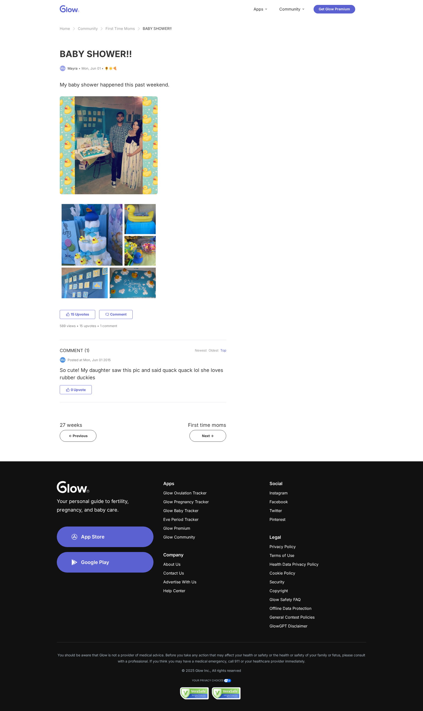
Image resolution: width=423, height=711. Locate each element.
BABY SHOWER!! (157, 28)
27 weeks (71, 425)
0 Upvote (78, 390)
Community (88, 28)
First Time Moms (120, 28)
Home (65, 28)
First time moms (207, 425)
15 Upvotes (80, 314)
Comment (118, 314)
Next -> (208, 436)
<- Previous (78, 436)
